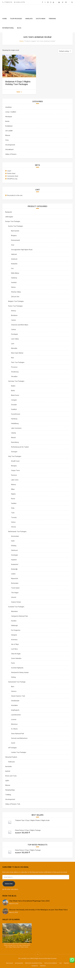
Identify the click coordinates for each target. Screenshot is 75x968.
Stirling (13, 677)
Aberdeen (14, 611)
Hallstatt (14, 254)
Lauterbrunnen (16, 715)
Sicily (12, 508)
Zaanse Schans (16, 602)
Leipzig (13, 433)
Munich (13, 437)
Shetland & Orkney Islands (20, 672)
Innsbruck (14, 259)
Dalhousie (11, 762)
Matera (13, 484)
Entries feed (11, 173)
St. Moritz (14, 729)
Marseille (14, 348)
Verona (13, 527)
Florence (14, 475)
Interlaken (14, 705)
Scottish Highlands (17, 668)
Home (4, 18)
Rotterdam (14, 583)
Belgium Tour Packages (16, 301)
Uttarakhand (9, 149)
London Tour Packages (18, 752)
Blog (19, 28)
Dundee (13, 621)
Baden (13, 386)
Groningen (14, 555)
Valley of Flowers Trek (12, 804)
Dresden (14, 405)
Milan (13, 489)
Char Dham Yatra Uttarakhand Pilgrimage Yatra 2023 (29, 901)
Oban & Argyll (15, 654)
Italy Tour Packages (14, 456)
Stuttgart (14, 452)
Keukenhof (14, 564)
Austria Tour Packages (15, 226)
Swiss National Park (17, 733)
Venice (13, 522)
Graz (12, 245)
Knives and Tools (11, 776)
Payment (66, 963)
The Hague (14, 592)
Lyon (12, 343)
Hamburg (14, 419)
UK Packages (12, 748)
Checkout (43, 965)
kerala (7, 121)
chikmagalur (9, 217)
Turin (12, 513)
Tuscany (14, 517)
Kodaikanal (8, 126)
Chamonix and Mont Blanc (19, 325)
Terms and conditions (50, 963)
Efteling (13, 546)
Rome (13, 499)
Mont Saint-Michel (17, 353)
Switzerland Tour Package (16, 682)
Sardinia (13, 503)
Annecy (13, 311)
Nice (12, 358)
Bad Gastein (15, 231)
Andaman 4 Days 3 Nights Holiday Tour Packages (17, 82)
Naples (13, 494)
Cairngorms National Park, (19, 616)
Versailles (14, 376)
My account (9, 963)
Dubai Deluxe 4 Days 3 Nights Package (28, 830)
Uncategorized (10, 145)
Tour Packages (16, 18)
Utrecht (13, 597)
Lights (7, 780)
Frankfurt (14, 409)
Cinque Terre (15, 470)
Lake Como (14, 480)
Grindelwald (15, 701)
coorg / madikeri (10, 112)
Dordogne (14, 334)
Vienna (13, 287)
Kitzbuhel (14, 264)
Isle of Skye (15, 644)
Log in (9, 171)
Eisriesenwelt (15, 240)
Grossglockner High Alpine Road (21, 249)
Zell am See (15, 296)
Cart (60, 963)
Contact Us (35, 965)
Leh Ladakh (9, 131)
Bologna (14, 466)
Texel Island (15, 588)
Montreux (14, 724)
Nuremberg (15, 442)
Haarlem (14, 560)
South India (40, 18)
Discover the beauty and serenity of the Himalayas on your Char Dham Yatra (38, 910)
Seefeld (13, 282)
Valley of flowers (10, 154)
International (8, 28)
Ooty (7, 140)
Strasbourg (14, 372)
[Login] (63, 2)
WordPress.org (12, 179)
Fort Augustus (15, 630)
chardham (8, 107)
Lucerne (13, 719)
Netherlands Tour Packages (17, 531)
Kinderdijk (14, 569)
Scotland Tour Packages (16, 607)
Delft (13, 541)
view (18, 92)
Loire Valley (15, 339)
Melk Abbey (15, 273)
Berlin (13, 390)
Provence (14, 367)
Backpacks (8, 212)
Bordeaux (14, 315)
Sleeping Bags (10, 790)
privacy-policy (19, 963)
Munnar (7, 135)
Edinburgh (14, 625)
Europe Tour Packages (12, 221)
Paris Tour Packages (17, 362)
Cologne (14, 400)
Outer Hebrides (16, 658)
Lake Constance (16, 428)
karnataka (8, 766)
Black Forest (15, 395)
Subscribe (8, 884)
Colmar (13, 329)
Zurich (13, 743)
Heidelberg (15, 423)
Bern (12, 686)
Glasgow (14, 635)
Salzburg (14, 278)
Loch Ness (14, 649)
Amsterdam (15, 536)
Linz (12, 268)
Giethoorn (14, 550)
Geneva (13, 691)
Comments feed (12, 176)
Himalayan (8, 116)
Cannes (13, 320)
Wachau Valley (16, 292)
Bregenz (14, 235)
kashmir (7, 771)
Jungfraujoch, (15, 710)
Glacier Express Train (18, 696)
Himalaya (29, 18)
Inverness (14, 639)
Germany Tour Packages (16, 381)
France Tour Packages (15, 306)
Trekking (52, 18)
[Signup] (59, 2)
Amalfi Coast (15, 461)
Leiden (13, 574)
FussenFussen (15, 414)
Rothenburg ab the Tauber (20, 447)
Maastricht (14, 578)
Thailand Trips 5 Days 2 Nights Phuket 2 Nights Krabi (32, 820)
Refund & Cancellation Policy (33, 963)
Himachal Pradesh (11, 757)
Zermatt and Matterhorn (19, 738)
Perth (13, 663)
